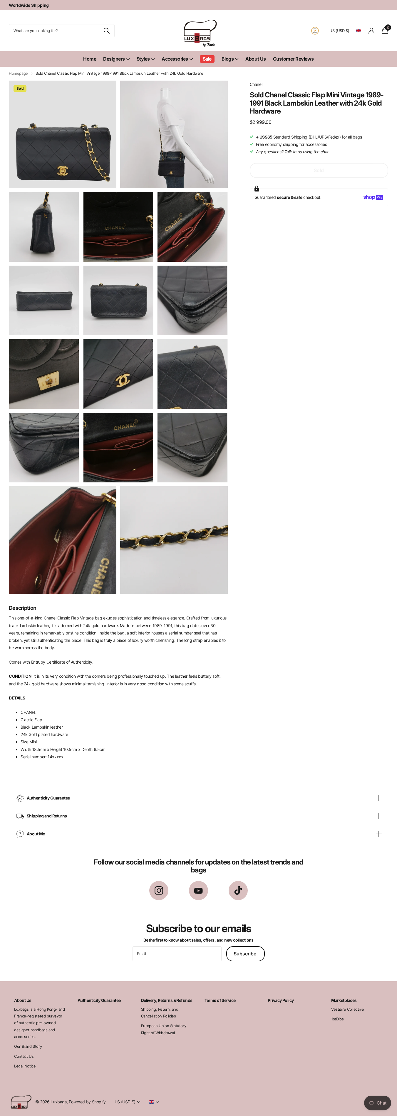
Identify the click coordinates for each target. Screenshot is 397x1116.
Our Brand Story (28, 1046)
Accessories (175, 59)
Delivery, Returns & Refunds (166, 1000)
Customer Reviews (293, 59)
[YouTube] (198, 890)
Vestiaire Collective (347, 1009)
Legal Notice (25, 1066)
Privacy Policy (281, 1000)
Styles (143, 59)
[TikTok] (238, 890)
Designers (114, 59)
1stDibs (337, 1019)
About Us (255, 59)
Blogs (228, 59)
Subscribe (245, 954)
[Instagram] (158, 890)
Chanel (256, 84)
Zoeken (106, 30)
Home (89, 59)
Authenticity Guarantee (99, 1000)
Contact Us (23, 1056)
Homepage (18, 73)
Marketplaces (343, 1000)
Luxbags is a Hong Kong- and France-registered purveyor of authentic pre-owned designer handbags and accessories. (39, 1023)
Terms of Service (220, 1000)
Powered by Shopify (87, 1101)
